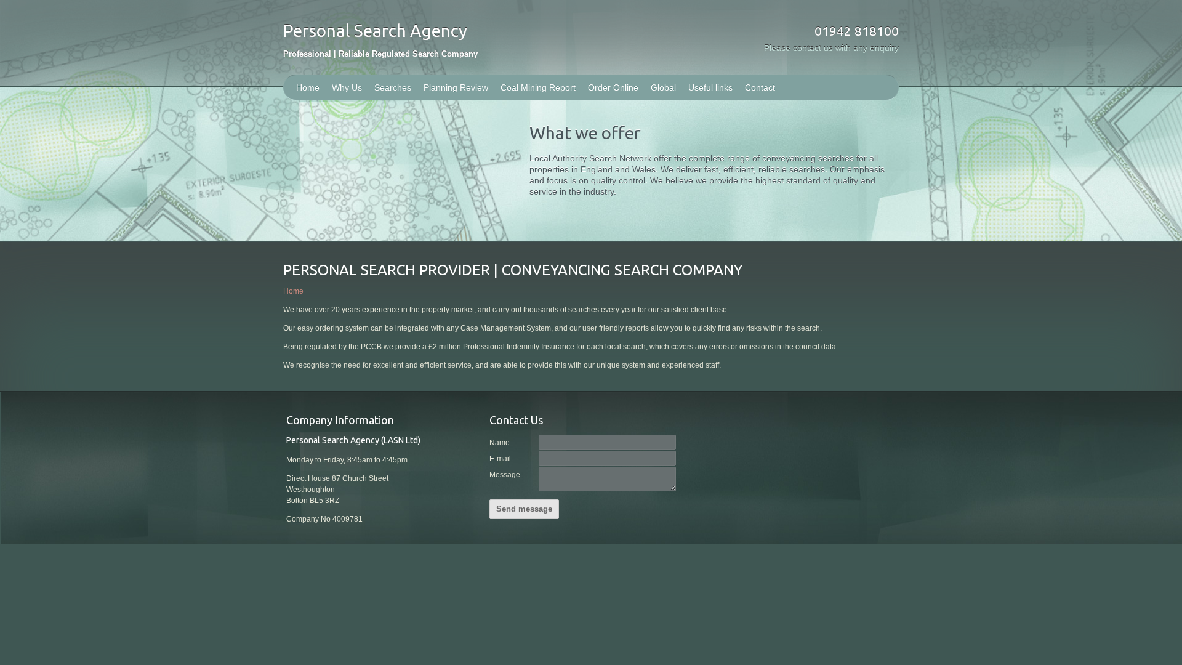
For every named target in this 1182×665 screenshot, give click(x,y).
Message (504, 474)
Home (308, 87)
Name (499, 442)
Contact (760, 87)
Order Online (613, 87)
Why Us (347, 87)
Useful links (710, 87)
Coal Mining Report (538, 87)
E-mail (500, 458)
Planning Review (456, 87)
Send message (524, 509)
